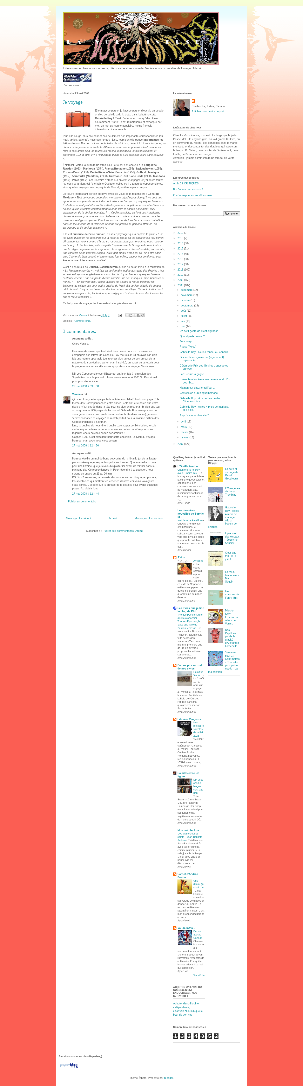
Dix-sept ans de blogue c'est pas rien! (198, 786)
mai (183, 326)
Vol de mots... (186, 927)
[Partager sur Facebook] (139, 315)
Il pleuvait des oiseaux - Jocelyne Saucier (232, 538)
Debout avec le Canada (198, 934)
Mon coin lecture (188, 830)
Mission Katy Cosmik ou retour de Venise (231, 617)
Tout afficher (199, 975)
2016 (180, 243)
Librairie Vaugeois (189, 719)
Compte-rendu (82, 320)
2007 (180, 443)
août (184, 310)
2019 (180, 232)
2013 (180, 259)
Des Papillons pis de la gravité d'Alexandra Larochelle (232, 638)
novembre (187, 295)
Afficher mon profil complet (208, 111)
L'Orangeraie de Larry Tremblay (232, 491)
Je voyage (186, 341)
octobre (185, 300)
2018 (180, 238)
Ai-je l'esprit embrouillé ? (194, 415)
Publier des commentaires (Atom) (123, 530)
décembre (187, 289)
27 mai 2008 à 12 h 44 (85, 493)
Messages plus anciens (149, 518)
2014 (180, 253)
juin (183, 321)
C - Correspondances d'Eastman (192, 195)
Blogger (168, 1077)
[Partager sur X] (135, 315)
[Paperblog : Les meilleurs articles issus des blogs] (69, 1067)
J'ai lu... (182, 557)
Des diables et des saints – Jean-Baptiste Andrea (189, 837)
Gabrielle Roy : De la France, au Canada (204, 352)
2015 (180, 248)
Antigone (198, 560)
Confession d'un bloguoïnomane (199, 392)
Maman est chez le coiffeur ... (198, 387)
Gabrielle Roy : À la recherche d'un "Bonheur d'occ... (200, 400)
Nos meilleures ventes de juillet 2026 (198, 729)
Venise (76, 394)
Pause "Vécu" (188, 346)
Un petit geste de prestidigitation (199, 330)
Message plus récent (78, 518)
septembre (187, 305)
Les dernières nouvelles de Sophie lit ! (190, 514)
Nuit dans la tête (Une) (190, 520)
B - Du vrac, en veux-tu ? (188, 189)
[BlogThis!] (131, 315)
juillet (184, 315)
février (185, 432)
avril (184, 421)
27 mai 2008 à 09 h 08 (85, 386)
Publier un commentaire (82, 501)
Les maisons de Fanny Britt (232, 594)
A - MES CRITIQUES (186, 183)
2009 (180, 279)
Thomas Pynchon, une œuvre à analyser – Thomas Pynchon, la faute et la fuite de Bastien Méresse (190, 621)
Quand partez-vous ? (192, 336)
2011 (180, 269)
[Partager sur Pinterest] (143, 315)
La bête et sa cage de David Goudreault (231, 473)
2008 (180, 285)
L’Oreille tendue (187, 466)
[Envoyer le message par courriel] (119, 315)
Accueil (112, 518)
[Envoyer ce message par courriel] (127, 315)
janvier (185, 437)
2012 (180, 264)
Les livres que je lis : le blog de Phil (190, 609)
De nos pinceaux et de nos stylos (189, 667)
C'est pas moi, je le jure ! (230, 556)
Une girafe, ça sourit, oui (198, 884)
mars (184, 426)
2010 (180, 274)
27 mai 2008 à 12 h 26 (85, 445)
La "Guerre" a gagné (192, 374)
